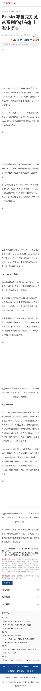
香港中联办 (17, 621)
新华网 (5, 660)
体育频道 (8, 11)
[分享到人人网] (31, 40)
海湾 (4, 649)
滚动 (13, 11)
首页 (3, 11)
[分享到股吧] (34, 40)
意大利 (10, 653)
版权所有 (11, 671)
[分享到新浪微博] (14, 40)
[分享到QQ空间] (11, 40)
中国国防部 (18, 628)
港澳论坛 (16, 677)
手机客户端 (24, 677)
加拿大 (29, 649)
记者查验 (20, 671)
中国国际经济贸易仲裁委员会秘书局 (15, 642)
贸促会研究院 (29, 639)
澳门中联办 (26, 621)
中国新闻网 (27, 660)
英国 (34, 649)
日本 (9, 649)
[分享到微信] (37, 40)
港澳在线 (35, 37)
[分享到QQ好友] (21, 40)
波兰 (15, 653)
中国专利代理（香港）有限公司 (13, 639)
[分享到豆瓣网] (27, 40)
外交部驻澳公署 (20, 625)
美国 (18, 649)
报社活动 (29, 671)
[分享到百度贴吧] (24, 40)
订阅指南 (34, 666)
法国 (4, 653)
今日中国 (36, 660)
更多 (37, 590)
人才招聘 (25, 666)
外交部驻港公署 (8, 625)
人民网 (11, 660)
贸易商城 (32, 677)
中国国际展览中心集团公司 (12, 635)
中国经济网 (18, 660)
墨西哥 (23, 649)
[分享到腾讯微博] (18, 40)
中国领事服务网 (8, 628)
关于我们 (6, 666)
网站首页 (9, 677)
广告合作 (16, 666)
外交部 (29, 625)
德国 (13, 649)
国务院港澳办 (7, 621)
